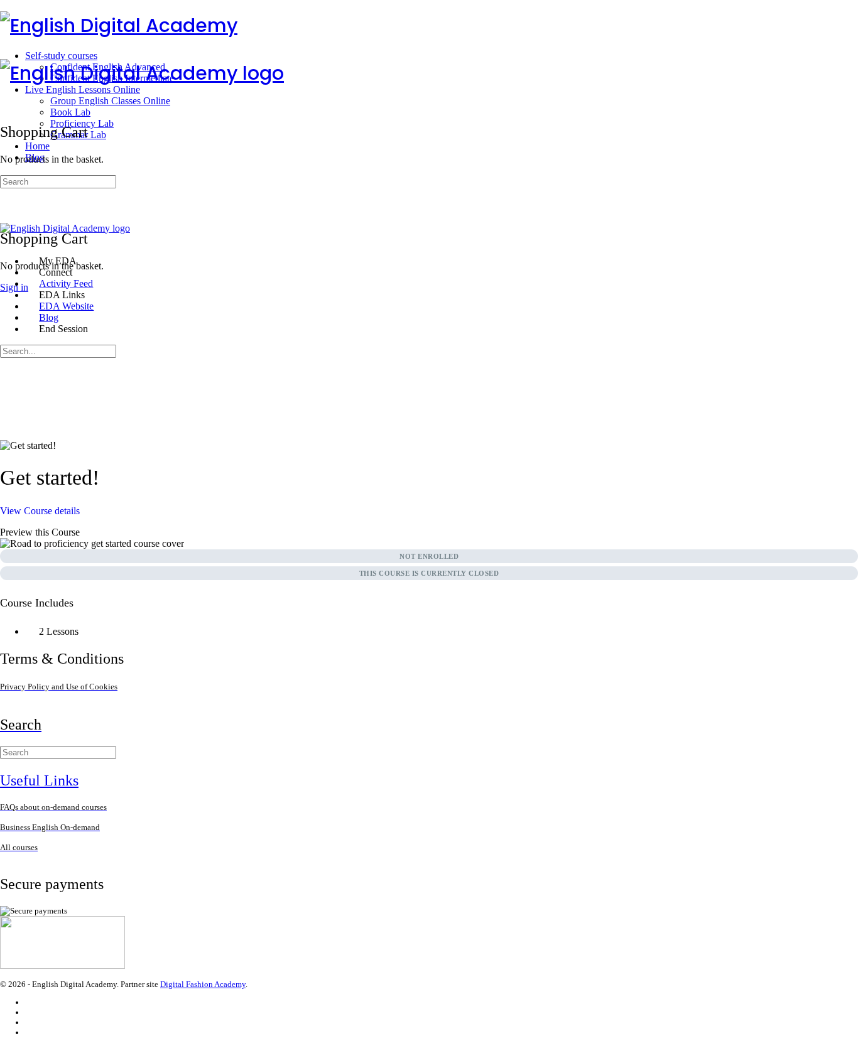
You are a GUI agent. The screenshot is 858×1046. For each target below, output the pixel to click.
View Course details (41, 510)
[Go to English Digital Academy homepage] (118, 25)
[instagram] (30, 1012)
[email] (30, 1002)
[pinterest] (30, 1032)
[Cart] (7, 211)
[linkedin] (30, 1022)
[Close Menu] (7, 239)
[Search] (7, 200)
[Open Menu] (7, 53)
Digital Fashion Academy (203, 984)
